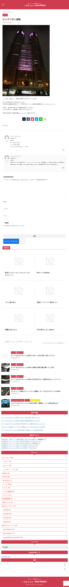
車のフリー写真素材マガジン (34, 579)
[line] (40, 119)
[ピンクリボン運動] (36, 119)
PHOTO (6, 125)
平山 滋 (31, 448)
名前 (5, 201)
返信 (63, 149)
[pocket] (32, 119)
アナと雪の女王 (10, 302)
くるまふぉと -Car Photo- (35, 5)
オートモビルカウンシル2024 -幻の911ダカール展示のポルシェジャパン (36, 379)
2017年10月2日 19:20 (15, 156)
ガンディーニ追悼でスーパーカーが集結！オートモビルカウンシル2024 (35, 391)
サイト (5, 215)
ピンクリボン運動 (24, 113)
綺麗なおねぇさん (11, 329)
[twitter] (24, 119)
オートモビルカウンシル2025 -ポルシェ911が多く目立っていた (33, 355)
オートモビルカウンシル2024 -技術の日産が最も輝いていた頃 (32, 367)
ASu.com (35, 441)
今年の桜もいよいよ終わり (46, 329)
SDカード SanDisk (43, 273)
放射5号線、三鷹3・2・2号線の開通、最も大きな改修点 (18, 439)
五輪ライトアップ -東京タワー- (47, 302)
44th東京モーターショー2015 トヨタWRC (14, 446)
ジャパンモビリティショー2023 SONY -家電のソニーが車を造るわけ (34, 403)
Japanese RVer (6, 556)
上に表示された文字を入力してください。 (14, 225)
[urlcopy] (45, 119)
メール (5, 208)
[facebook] (28, 119)
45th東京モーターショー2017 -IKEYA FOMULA (15, 441)
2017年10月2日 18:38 (15, 136)
